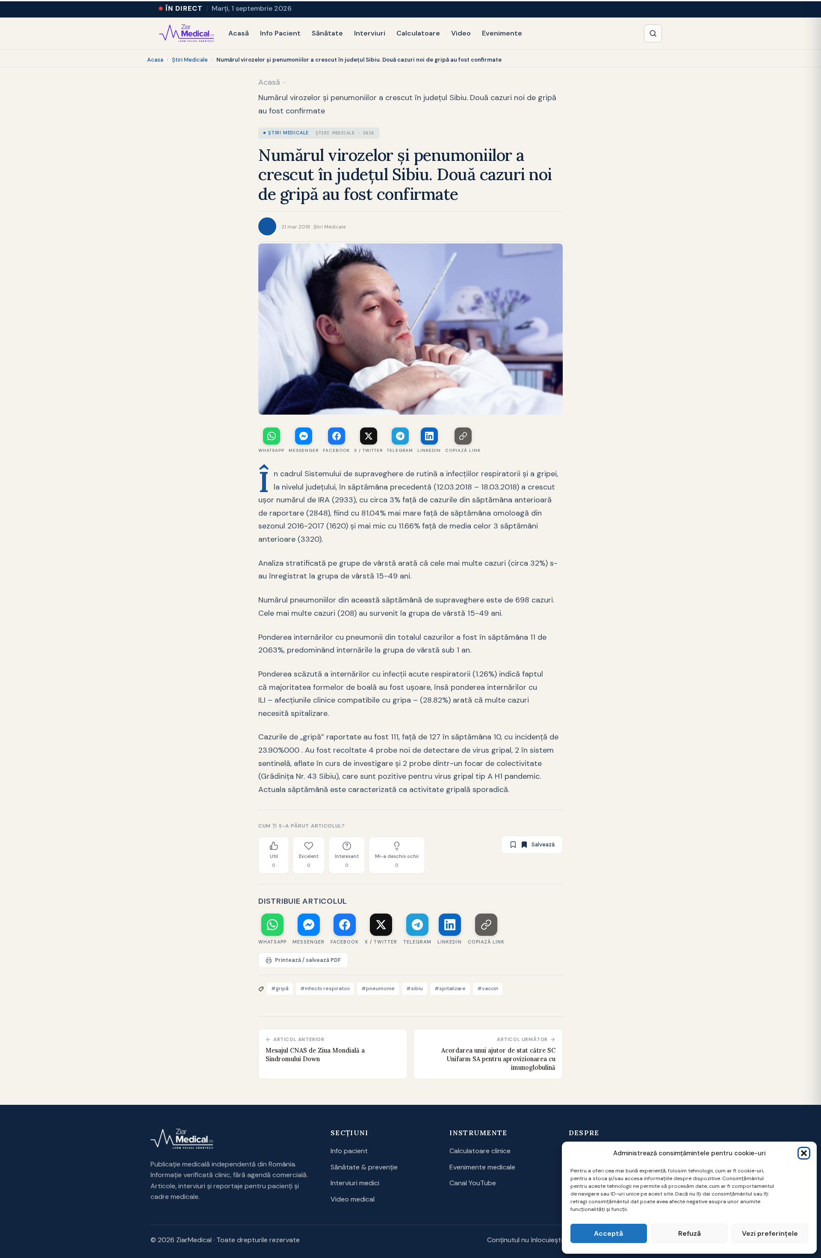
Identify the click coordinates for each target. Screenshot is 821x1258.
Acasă (238, 33)
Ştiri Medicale (190, 59)
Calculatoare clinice (480, 1150)
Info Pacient (280, 33)
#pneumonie (378, 988)
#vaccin (487, 988)
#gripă (280, 988)
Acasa (155, 59)
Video (461, 33)
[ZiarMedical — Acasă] (186, 33)
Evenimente (502, 33)
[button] (804, 1153)
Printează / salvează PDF (308, 960)
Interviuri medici (355, 1182)
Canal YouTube (472, 1182)
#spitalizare (450, 988)
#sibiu (414, 988)
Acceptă (608, 1233)
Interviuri (369, 33)
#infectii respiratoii (325, 988)
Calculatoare (418, 33)
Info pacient (349, 1150)
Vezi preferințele (770, 1233)
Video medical (353, 1199)
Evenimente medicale (482, 1167)
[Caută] (653, 33)
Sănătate (327, 33)
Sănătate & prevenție (364, 1167)
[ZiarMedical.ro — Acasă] (182, 1139)
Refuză (689, 1233)
